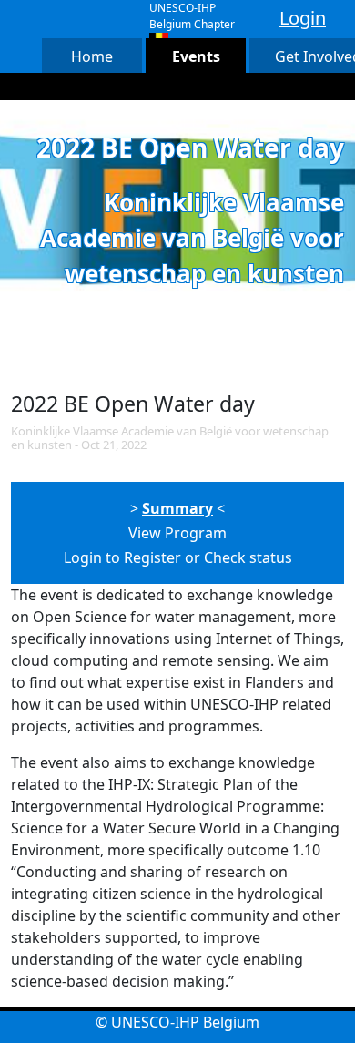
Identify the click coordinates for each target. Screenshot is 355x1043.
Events (196, 56)
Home (92, 56)
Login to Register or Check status (178, 557)
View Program (177, 533)
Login (302, 17)
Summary (177, 508)
